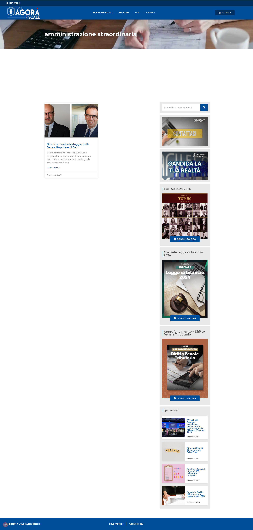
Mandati (124, 13)
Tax (137, 13)
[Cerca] (204, 107)
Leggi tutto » (53, 168)
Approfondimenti (103, 13)
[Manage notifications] (5, 524)
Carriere (150, 13)
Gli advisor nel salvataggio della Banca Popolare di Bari (68, 146)
